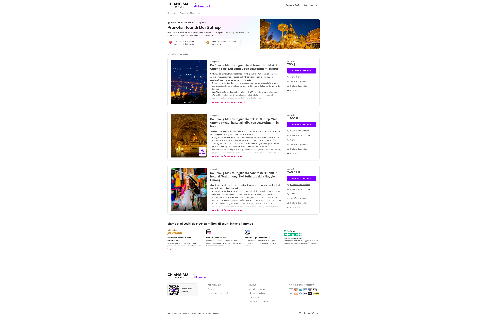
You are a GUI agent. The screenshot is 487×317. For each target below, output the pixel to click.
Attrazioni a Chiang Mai (190, 13)
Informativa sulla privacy (259, 293)
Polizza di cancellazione (259, 301)
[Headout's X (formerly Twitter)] (318, 313)
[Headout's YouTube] (309, 313)
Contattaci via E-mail (219, 293)
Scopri (173, 13)
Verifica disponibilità (301, 70)
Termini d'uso (254, 297)
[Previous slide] (174, 82)
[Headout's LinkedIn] (300, 313)
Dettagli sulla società (257, 289)
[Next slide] (204, 82)
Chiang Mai (171, 54)
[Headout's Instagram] (304, 313)
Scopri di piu (172, 248)
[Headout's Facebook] (313, 313)
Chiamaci (215, 289)
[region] (189, 82)
